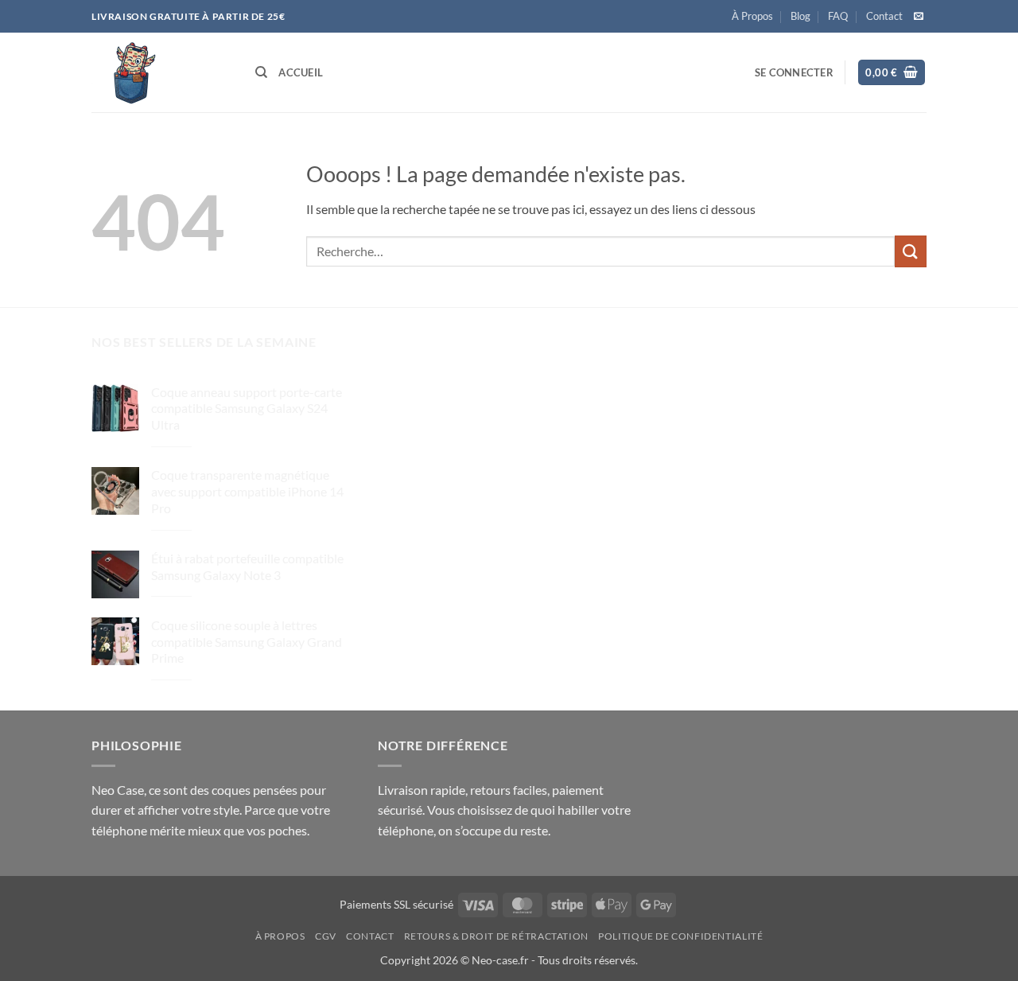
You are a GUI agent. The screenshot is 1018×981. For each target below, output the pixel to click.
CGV (325, 936)
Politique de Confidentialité (680, 936)
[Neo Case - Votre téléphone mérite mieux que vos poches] (161, 72)
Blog (800, 16)
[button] (794, 72)
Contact (884, 16)
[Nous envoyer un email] (918, 16)
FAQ (838, 16)
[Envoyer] (911, 251)
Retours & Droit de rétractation (496, 936)
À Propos (752, 16)
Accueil (300, 72)
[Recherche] (261, 72)
